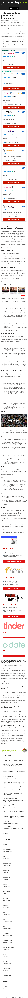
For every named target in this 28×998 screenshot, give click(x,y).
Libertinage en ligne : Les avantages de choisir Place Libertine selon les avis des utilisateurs (13, 765)
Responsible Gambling (7, 942)
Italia (4, 912)
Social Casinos (6, 961)
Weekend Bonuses (7, 975)
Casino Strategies (6, 877)
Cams (4, 860)
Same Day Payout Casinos (8, 947)
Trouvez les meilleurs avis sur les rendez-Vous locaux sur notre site (14, 833)
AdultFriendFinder (8, 548)
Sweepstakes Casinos (7, 965)
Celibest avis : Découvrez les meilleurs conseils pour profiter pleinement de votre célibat (13, 797)
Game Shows (5, 898)
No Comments (15, 20)
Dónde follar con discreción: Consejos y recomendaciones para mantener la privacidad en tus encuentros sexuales (14, 825)
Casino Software (6, 874)
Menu (11, 8)
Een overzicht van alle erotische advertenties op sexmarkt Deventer (12, 794)
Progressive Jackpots (7, 940)
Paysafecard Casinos (7, 935)
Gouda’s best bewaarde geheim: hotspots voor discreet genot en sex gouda (12, 768)
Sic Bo (4, 954)
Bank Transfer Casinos (7, 851)
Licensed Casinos (6, 914)
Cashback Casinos (7, 863)
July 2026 (5, 986)
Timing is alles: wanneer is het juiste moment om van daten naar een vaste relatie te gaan (13, 779)
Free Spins (5, 895)
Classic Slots (5, 879)
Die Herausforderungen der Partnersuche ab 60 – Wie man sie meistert (14, 820)
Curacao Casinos (6, 881)
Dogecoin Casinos (6, 886)
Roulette (4, 944)
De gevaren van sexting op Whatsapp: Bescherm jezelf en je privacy (13, 805)
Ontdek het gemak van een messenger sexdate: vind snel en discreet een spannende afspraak (13, 783)
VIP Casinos (5, 970)
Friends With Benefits (9, 605)
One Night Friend (8, 577)
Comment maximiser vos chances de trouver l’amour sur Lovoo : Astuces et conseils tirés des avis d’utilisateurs (13, 813)
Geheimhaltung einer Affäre (7, 242)
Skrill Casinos (5, 956)
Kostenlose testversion (14, 561)
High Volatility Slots (7, 902)
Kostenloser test (14, 588)
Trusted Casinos (6, 968)
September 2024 (6, 990)
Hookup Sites (5, 905)
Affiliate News (5, 844)
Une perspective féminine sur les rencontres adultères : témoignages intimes (14, 772)
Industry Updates (6, 907)
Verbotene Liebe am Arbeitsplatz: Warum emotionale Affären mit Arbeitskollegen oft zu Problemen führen (13, 817)
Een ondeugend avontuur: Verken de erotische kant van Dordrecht (13, 808)
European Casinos (6, 891)
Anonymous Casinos (7, 849)
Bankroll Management (7, 853)
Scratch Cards (6, 949)
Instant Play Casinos (7, 909)
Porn (4, 937)
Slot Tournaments (6, 958)
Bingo (4, 856)
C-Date (5, 651)
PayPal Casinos (6, 933)
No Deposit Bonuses (7, 928)
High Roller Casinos (7, 900)
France (4, 893)
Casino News (5, 872)
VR (3, 972)
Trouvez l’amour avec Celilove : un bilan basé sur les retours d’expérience (13, 790)
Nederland (5, 926)
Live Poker (5, 919)
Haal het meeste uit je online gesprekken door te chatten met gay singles (13, 776)
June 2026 (5, 988)
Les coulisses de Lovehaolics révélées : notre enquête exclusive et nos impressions (14, 761)
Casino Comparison (7, 865)
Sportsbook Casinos (7, 963)
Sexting (4, 951)
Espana (4, 888)
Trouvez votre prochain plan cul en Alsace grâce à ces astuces (14, 786)
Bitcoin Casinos (6, 858)
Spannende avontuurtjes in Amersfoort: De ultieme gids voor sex (13, 829)
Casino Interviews (6, 870)
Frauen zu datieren (12, 680)
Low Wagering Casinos (7, 921)
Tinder (5, 632)
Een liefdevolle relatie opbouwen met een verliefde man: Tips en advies (13, 801)
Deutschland (5, 884)
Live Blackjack (6, 916)
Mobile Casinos (6, 923)
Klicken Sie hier (15, 43)
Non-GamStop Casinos (7, 930)
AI (3, 846)
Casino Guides (6, 867)
